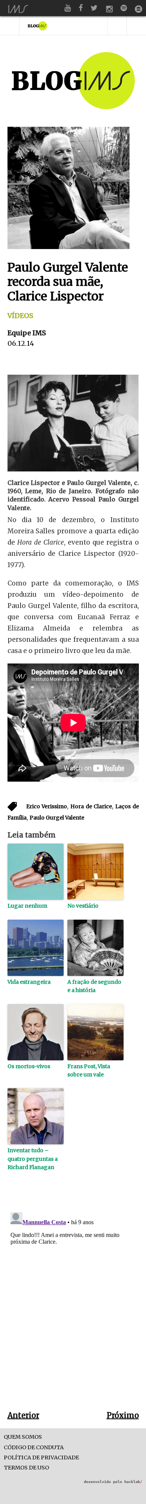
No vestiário (82, 905)
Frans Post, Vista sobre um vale (88, 1070)
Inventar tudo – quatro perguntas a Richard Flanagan (32, 1159)
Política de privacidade (41, 1457)
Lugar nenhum (27, 905)
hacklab (133, 1482)
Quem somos (23, 1437)
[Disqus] (73, 1303)
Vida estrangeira (29, 982)
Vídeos (20, 315)
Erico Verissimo (46, 806)
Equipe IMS (26, 333)
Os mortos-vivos (28, 1066)
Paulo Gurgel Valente (57, 817)
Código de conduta (34, 1447)
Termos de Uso (26, 1468)
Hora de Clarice (91, 806)
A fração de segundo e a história (94, 986)
